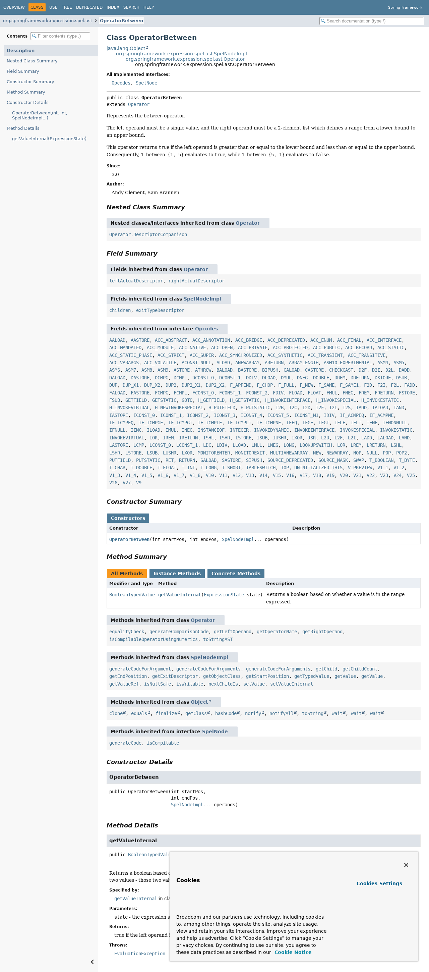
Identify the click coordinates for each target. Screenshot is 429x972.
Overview (14, 7)
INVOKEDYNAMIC (271, 430)
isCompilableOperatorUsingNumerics (153, 639)
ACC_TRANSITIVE (366, 355)
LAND (404, 437)
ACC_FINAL (349, 340)
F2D (368, 385)
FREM (364, 392)
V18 (317, 475)
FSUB (114, 400)
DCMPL (180, 377)
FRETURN (384, 392)
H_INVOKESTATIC (380, 400)
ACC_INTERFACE (384, 340)
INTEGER (239, 430)
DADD (404, 370)
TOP (285, 467)
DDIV (251, 377)
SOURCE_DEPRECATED (290, 460)
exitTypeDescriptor (160, 310)
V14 (263, 475)
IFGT (323, 422)
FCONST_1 (230, 392)
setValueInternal (291, 684)
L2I (352, 437)
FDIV (278, 392)
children (120, 310)
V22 (371, 475)
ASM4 (382, 362)
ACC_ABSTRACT (171, 340)
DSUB (401, 377)
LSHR (114, 452)
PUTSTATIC (148, 460)
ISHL (208, 437)
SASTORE (231, 460)
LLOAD (239, 445)
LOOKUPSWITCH (316, 445)
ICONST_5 (278, 415)
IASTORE (118, 415)
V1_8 (195, 475)
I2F (320, 407)
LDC (207, 445)
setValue (254, 684)
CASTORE (314, 370)
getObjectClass (222, 676)
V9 (138, 482)
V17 (304, 475)
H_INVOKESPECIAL (336, 400)
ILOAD (153, 430)
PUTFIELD (120, 460)
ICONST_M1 (306, 415)
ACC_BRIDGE (248, 340)
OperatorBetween (121, 20)
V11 (223, 475)
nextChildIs (223, 684)
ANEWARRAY (247, 362)
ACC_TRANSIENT (325, 355)
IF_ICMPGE (151, 422)
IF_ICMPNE (269, 422)
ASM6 (114, 370)
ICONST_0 (144, 415)
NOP (357, 452)
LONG (289, 445)
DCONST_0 (203, 377)
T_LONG (208, 467)
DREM (339, 377)
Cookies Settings (379, 883)
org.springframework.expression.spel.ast (47, 20)
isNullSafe (157, 684)
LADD (366, 437)
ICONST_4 (251, 415)
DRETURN (360, 377)
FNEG (348, 392)
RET (170, 460)
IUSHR (279, 437)
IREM (168, 437)
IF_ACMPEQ (352, 415)
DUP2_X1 (191, 385)
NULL (372, 452)
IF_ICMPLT (239, 422)
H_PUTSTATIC (255, 407)
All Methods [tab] (127, 573)
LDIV (222, 445)
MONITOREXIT (250, 452)
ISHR (224, 437)
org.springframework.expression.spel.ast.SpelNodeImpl (181, 53)
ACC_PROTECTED (290, 347)
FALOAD (117, 392)
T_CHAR (117, 467)
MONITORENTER (214, 452)
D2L (389, 370)
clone (116, 713)
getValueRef (124, 684)
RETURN (187, 460)
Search (131, 7)
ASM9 (163, 370)
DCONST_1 (230, 377)
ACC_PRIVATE (252, 347)
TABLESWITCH (260, 467)
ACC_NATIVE (192, 347)
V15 (277, 475)
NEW (317, 452)
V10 (210, 475)
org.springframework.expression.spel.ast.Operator (185, 59)
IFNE (372, 422)
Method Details (23, 128)
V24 (397, 475)
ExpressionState (224, 594)
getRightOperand (322, 631)
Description (21, 50)
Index (113, 7)
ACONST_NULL (196, 362)
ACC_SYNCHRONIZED (240, 355)
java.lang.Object (126, 48)
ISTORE (243, 437)
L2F (338, 437)
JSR (312, 437)
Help (148, 7)
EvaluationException (139, 953)
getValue (345, 676)
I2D (306, 407)
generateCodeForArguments (208, 668)
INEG (187, 430)
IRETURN (188, 437)
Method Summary (26, 92)
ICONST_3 (224, 415)
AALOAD (117, 340)
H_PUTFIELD (221, 407)
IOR (153, 437)
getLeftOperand (232, 631)
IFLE (339, 422)
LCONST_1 (187, 445)
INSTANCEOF (211, 430)
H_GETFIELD (211, 400)
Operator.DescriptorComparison (148, 234)
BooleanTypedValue (132, 594)
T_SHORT (231, 467)
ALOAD (223, 362)
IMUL (171, 430)
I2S (347, 407)
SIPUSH (254, 460)
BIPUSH (270, 370)
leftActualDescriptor (136, 280)
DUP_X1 (131, 385)
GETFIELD (136, 400)
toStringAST (218, 639)
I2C (293, 407)
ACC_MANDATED (125, 347)
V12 (237, 475)
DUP (113, 385)
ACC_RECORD (358, 347)
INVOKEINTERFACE (314, 430)
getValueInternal (179, 594)
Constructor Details (28, 102)
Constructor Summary (30, 81)
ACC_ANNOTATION (211, 340)
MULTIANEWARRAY (289, 452)
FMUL (331, 392)
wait (337, 713)
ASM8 (146, 370)
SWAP (358, 460)
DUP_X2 (152, 385)
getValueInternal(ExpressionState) (49, 138)
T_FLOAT (167, 467)
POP (387, 452)
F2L (395, 385)
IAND (398, 407)
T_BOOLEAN (381, 460)
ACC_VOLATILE (160, 362)
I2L (333, 407)
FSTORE (407, 392)
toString (312, 713)
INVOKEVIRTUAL (126, 437)
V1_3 (114, 475)
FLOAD (295, 392)
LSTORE (133, 452)
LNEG (272, 445)
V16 (290, 475)
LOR (341, 445)
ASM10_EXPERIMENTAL (348, 362)
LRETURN (376, 445)
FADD (409, 385)
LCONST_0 (160, 445)
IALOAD (380, 407)
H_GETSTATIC (244, 400)
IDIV (329, 415)
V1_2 (398, 467)
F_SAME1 (349, 385)
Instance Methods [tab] (177, 573)
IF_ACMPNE (381, 415)
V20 (344, 475)
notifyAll (281, 713)
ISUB (262, 437)
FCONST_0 (203, 392)
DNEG (302, 377)
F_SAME (326, 385)
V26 (113, 482)
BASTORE (247, 370)
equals (139, 713)
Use (53, 7)
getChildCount (360, 668)
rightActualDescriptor (196, 280)
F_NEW (306, 385)
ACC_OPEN (222, 347)
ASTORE (182, 370)
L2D (325, 437)
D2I (376, 370)
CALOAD (292, 370)
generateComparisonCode (178, 631)
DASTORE (140, 377)
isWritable (189, 684)
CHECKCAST (341, 370)
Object (199, 702)
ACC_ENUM (321, 340)
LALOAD (385, 437)
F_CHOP (265, 385)
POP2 (401, 452)
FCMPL (180, 392)
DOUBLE (321, 377)
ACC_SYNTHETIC (284, 355)
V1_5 (146, 475)
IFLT (356, 422)
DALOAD (117, 377)
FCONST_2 (256, 392)
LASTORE (118, 445)
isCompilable (163, 743)
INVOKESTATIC (396, 430)
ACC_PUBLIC (326, 347)
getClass (196, 713)
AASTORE (140, 340)
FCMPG (161, 392)
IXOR (297, 437)
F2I (381, 385)
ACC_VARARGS (124, 362)
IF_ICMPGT (180, 422)
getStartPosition (267, 676)
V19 (330, 475)
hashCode (226, 713)
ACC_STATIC (390, 347)
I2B (279, 407)
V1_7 (179, 475)
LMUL (256, 445)
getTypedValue (311, 676)
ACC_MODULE (160, 347)
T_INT (188, 467)
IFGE (307, 422)
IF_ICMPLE (210, 422)
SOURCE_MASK (333, 460)
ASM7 (130, 370)
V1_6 (163, 475)
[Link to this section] (189, 207)
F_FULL (286, 385)
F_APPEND (240, 385)
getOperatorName (277, 631)
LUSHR (169, 452)
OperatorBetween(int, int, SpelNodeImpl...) (39, 115)
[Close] (406, 865)
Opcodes (121, 83)
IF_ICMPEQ (121, 422)
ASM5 (398, 362)
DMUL (286, 377)
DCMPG (161, 377)
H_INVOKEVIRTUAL (129, 407)
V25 (411, 475)
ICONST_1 (171, 415)
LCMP (138, 445)
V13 (250, 475)
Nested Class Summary (32, 60)
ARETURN (274, 362)
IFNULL (117, 430)
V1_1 (382, 467)
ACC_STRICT (171, 355)
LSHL (396, 445)
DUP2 (171, 385)
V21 (357, 475)
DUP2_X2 (215, 385)
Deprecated (89, 7)
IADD (361, 407)
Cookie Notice (292, 952)
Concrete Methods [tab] (235, 573)
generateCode (125, 743)
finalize (166, 713)
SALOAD (208, 460)
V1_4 (130, 475)
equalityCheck (126, 631)
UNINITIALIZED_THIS (318, 467)
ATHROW (203, 370)
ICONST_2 (197, 415)
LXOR (187, 452)
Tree (67, 7)
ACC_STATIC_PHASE (130, 355)
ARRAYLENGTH (303, 362)
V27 (127, 482)
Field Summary (23, 71)
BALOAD (225, 370)
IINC (136, 430)
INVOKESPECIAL (357, 430)
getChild (326, 668)
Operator (138, 104)
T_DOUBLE (141, 467)
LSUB (152, 452)
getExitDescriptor (175, 676)
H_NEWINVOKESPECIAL (179, 407)
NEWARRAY (337, 452)
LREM (356, 445)
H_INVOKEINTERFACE (287, 400)
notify (253, 713)
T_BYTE (407, 460)
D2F (363, 370)
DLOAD (268, 377)
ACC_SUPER (202, 355)
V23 (384, 475)
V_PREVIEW (360, 467)
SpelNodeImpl (202, 299)
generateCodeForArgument (140, 668)
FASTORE (140, 392)
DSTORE (383, 377)
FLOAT (314, 392)
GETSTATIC (164, 400)
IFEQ (291, 422)
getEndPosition (128, 676)
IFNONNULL (395, 422)
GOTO (187, 400)
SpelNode (146, 83)
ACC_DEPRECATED (286, 340)
